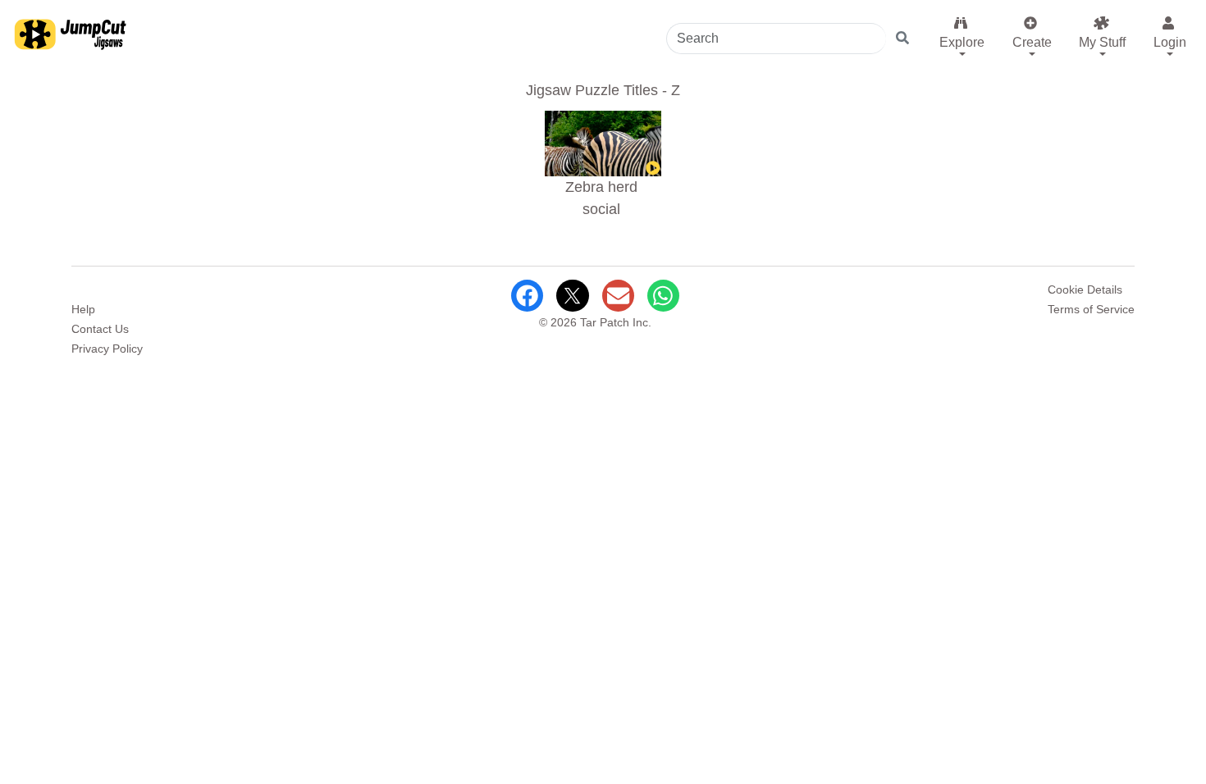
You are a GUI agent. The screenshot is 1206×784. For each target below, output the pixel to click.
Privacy (107, 348)
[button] (960, 36)
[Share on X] (572, 296)
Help (83, 309)
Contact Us (100, 328)
